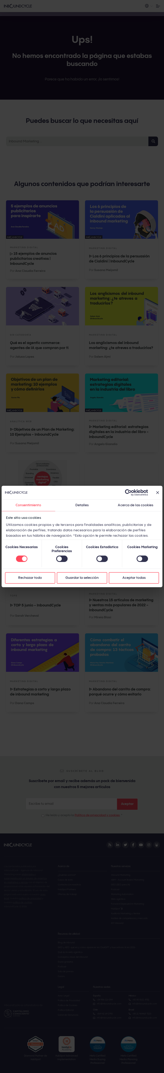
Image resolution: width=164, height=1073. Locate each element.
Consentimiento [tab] (28, 505)
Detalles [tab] (82, 505)
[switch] (62, 559)
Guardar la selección (82, 578)
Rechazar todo (30, 578)
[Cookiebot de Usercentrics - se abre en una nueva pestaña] (130, 492)
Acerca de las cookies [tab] (135, 505)
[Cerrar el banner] (157, 492)
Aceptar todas (134, 578)
